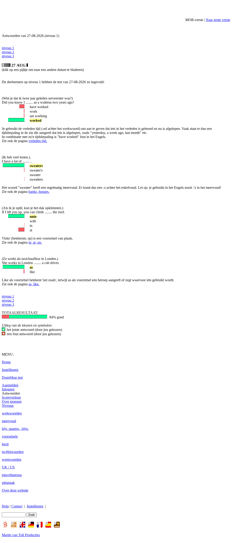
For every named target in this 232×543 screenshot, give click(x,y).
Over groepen (12, 401)
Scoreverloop (11, 397)
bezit (5, 444)
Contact (16, 506)
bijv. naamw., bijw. (15, 429)
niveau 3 (8, 56)
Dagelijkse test (12, 377)
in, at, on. (35, 242)
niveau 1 (8, 48)
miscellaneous (12, 475)
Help (5, 506)
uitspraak (8, 483)
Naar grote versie (218, 20)
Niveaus (8, 405)
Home (6, 362)
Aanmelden (10, 385)
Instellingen (10, 370)
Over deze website (15, 490)
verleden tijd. (38, 141)
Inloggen (8, 389)
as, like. (34, 284)
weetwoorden (11, 459)
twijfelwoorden (13, 452)
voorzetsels (10, 436)
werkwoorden (12, 413)
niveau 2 (8, 52)
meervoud (9, 421)
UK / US (8, 467)
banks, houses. (39, 192)
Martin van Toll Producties (21, 535)
